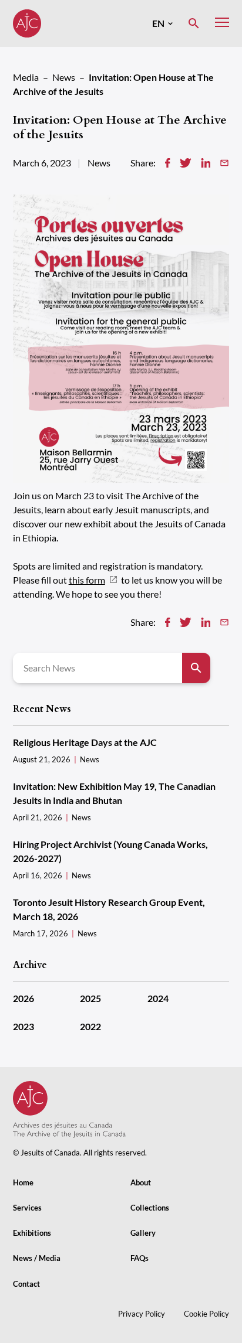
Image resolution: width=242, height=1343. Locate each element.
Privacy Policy (141, 1313)
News (63, 77)
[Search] (196, 668)
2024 (158, 998)
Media (26, 77)
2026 (23, 998)
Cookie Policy (206, 1313)
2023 (23, 1026)
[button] (162, 23)
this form (87, 579)
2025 (90, 998)
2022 (90, 1026)
